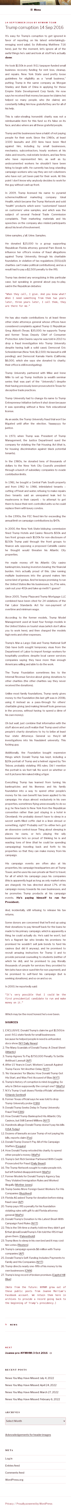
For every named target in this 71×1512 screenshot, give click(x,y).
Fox (29, 1137)
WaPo (60, 1086)
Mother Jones (24, 1184)
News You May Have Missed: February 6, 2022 (32, 1399)
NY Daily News (28, 1043)
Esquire (20, 1146)
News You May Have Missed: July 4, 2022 (29, 1378)
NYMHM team (47, 22)
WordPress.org (14, 1479)
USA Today (12, 1129)
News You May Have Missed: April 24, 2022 (31, 1385)
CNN (28, 1270)
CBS (36, 1103)
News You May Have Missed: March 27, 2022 (31, 1392)
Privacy (9, 1503)
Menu (37, 9)
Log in (8, 1458)
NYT (46, 1069)
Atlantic (10, 1052)
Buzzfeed (25, 1193)
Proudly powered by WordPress (34, 1503)
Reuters (23, 1245)
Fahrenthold (27, 1236)
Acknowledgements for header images (28, 1434)
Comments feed (14, 1472)
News (14, 1325)
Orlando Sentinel (15, 1094)
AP (29, 1060)
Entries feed (12, 1465)
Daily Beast (38, 1163)
